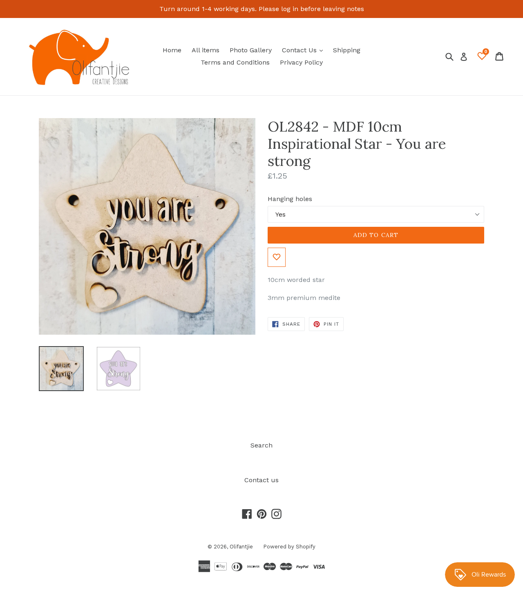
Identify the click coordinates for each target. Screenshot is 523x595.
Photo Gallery (251, 50)
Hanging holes (290, 199)
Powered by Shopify (289, 547)
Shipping (346, 50)
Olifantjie (241, 547)
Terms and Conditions (235, 62)
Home (172, 50)
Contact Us (304, 50)
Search (261, 445)
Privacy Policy (301, 62)
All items (205, 50)
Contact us (261, 480)
